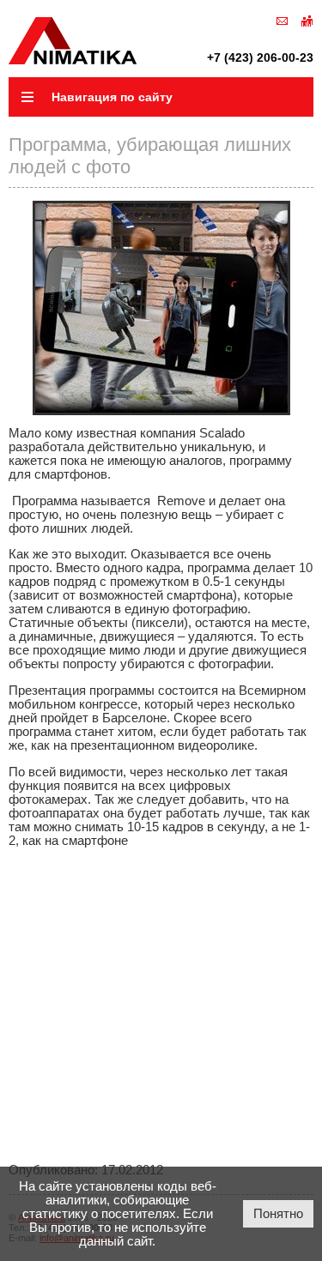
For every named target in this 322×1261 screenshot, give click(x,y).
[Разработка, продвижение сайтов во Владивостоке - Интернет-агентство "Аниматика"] (73, 60)
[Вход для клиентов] (306, 20)
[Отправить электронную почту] (282, 20)
